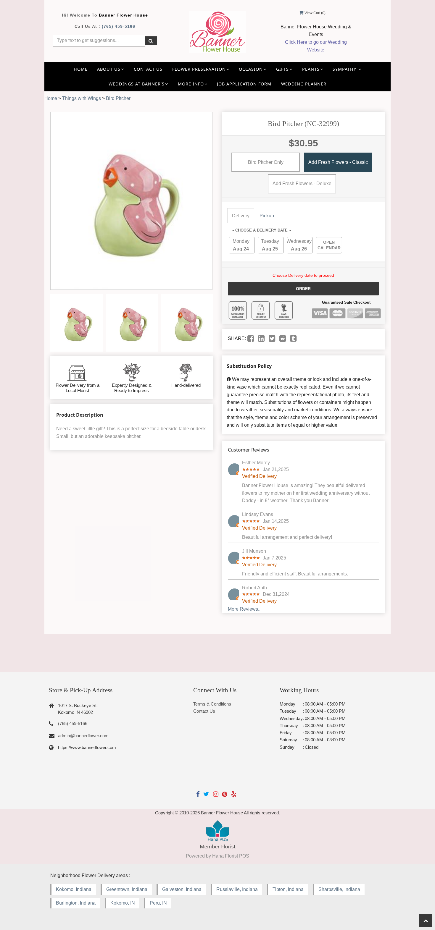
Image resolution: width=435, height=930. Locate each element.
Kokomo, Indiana (73, 889)
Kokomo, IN (122, 902)
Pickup (267, 215)
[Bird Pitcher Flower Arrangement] (76, 323)
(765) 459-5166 (118, 26)
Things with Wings (81, 98)
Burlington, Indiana (76, 902)
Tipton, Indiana (288, 889)
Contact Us (148, 69)
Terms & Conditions (212, 703)
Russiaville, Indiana (237, 889)
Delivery (240, 215)
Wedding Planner (303, 84)
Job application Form (244, 84)
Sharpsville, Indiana (339, 889)
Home (81, 69)
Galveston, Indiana (182, 889)
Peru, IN (158, 902)
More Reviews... (245, 609)
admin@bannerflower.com (83, 735)
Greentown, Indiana (126, 889)
